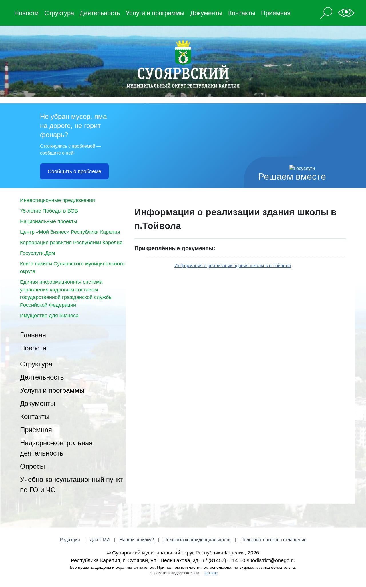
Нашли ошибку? (137, 539)
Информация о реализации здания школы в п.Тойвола (232, 265)
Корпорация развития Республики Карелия (71, 242)
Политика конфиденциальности (197, 539)
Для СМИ (100, 539)
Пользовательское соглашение (273, 539)
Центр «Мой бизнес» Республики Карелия (70, 232)
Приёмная (276, 13)
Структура (59, 13)
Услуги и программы (155, 13)
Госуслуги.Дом (37, 253)
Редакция (70, 539)
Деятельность (100, 13)
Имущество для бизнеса (49, 315)
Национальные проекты (48, 221)
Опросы (32, 466)
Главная (33, 335)
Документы (206, 13)
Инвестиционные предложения (57, 200)
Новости (26, 13)
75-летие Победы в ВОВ (49, 211)
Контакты (241, 13)
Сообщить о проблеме (74, 171)
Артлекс (211, 573)
